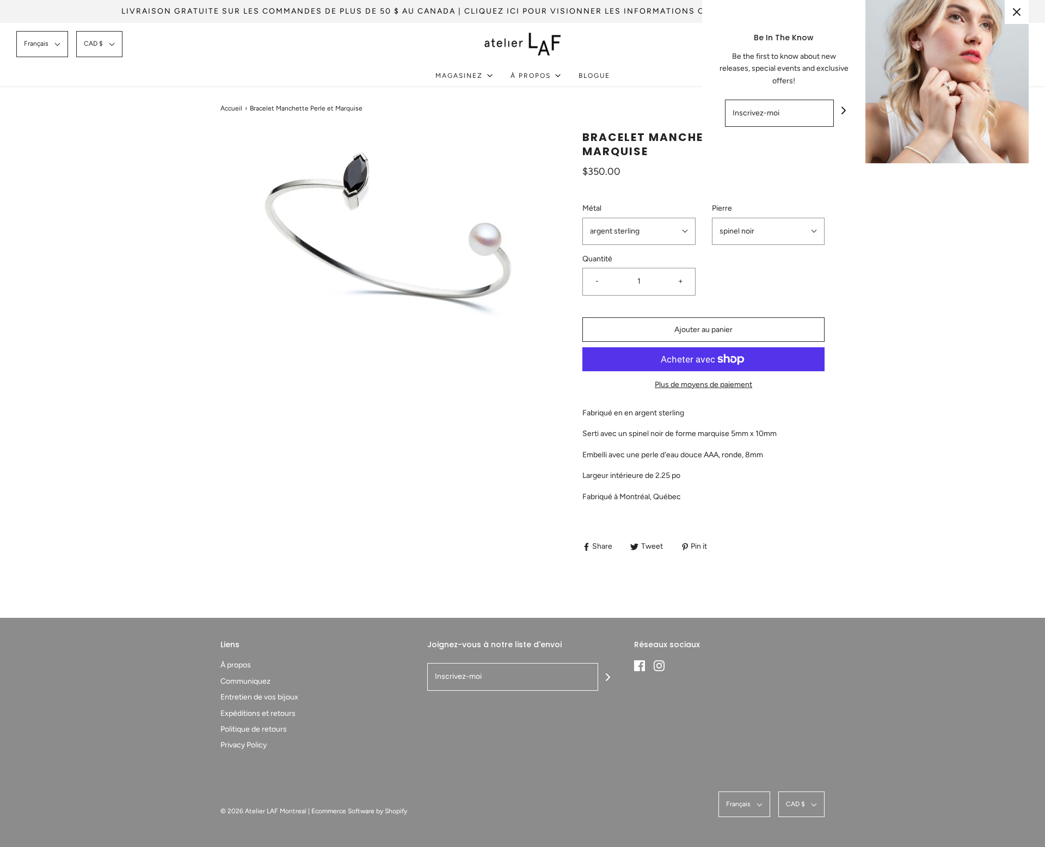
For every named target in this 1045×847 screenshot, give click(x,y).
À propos (235, 665)
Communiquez (245, 681)
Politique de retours (253, 729)
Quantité (597, 258)
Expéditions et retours (258, 713)
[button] (42, 44)
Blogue (594, 75)
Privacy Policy (243, 745)
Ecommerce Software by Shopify (359, 811)
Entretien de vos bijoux (259, 697)
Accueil (231, 108)
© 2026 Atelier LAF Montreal (263, 811)
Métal (591, 208)
